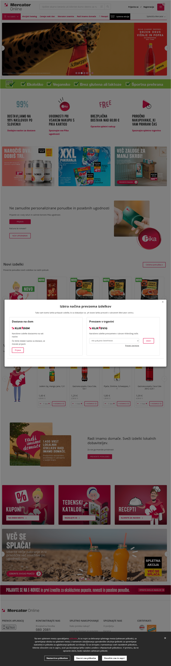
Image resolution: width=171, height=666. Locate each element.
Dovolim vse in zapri (114, 658)
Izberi (148, 340)
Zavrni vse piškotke (86, 658)
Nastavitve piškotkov (57, 658)
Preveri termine (132, 345)
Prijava (18, 350)
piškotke (73, 638)
